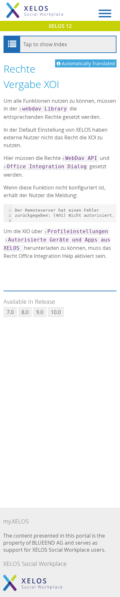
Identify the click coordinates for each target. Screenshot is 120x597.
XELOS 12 (60, 26)
